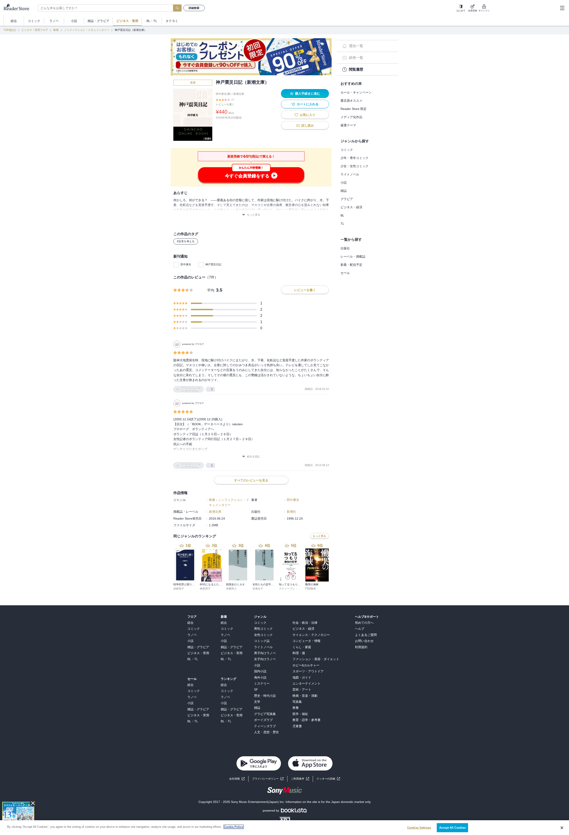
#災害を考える (185, 241)
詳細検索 (194, 8)
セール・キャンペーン (356, 92)
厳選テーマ (348, 125)
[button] (328, 779)
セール (345, 273)
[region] (284, 828)
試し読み (307, 125)
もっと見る (253, 214)
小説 (344, 182)
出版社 (345, 248)
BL (342, 215)
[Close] (562, 828)
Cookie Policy (233, 826)
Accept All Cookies (452, 827)
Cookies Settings (419, 827)
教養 (56, 30)
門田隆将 (310, 588)
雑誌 (344, 191)
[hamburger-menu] (562, 8)
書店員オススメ (351, 100)
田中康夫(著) (223, 93)
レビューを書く (225, 104)
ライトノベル (350, 174)
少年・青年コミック (355, 158)
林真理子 (205, 588)
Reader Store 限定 (354, 109)
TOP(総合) (10, 30)
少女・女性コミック (355, 166)
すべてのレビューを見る (251, 480)
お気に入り (307, 115)
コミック (347, 149)
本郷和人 (231, 588)
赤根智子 (178, 588)
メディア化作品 (351, 117)
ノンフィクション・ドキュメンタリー (86, 30)
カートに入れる (308, 104)
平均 (210, 290)
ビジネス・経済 (351, 207)
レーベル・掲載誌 (353, 256)
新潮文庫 (238, 93)
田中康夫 (185, 264)
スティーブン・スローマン (295, 588)
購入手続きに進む (307, 93)
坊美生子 (257, 588)
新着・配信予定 (351, 264)
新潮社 (291, 511)
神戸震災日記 (213, 264)
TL (342, 223)
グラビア (347, 199)
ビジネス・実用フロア (34, 30)
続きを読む (253, 456)
